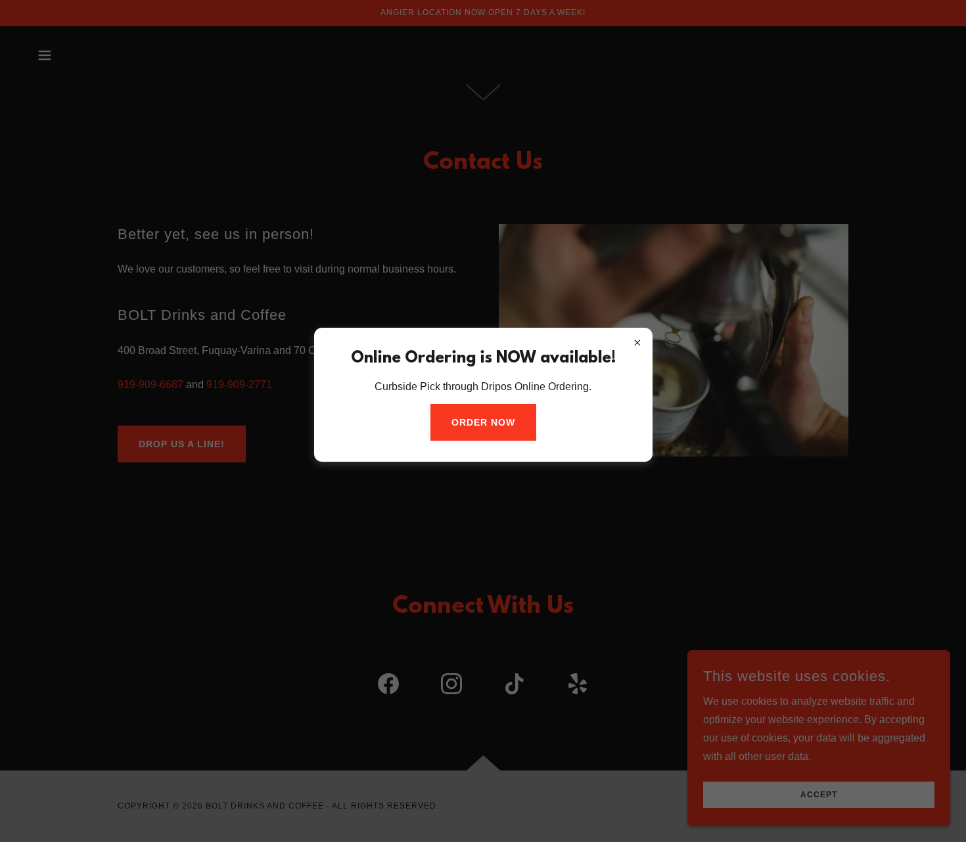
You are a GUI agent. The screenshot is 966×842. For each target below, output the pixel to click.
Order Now (483, 422)
